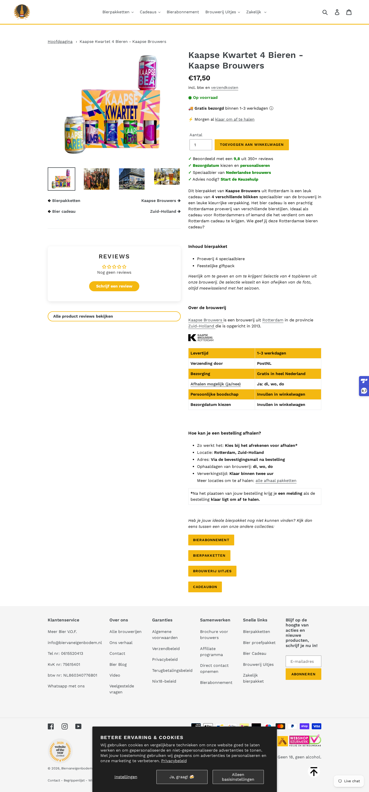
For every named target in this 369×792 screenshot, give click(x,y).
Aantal (196, 134)
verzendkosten (224, 87)
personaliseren (255, 165)
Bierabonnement (211, 540)
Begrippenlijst (74, 780)
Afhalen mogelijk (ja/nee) (216, 384)
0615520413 (72, 653)
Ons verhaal (121, 642)
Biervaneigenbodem (76, 768)
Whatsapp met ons (66, 686)
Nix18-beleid (164, 681)
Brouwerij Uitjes (212, 571)
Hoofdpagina (60, 41)
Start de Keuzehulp (239, 179)
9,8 (237, 158)
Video (114, 675)
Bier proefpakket (259, 642)
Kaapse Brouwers (205, 320)
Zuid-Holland (201, 326)
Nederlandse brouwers (248, 172)
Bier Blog (118, 664)
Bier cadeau (64, 211)
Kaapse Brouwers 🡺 (161, 200)
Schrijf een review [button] (114, 286)
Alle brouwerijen (125, 631)
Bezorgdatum (206, 165)
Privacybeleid (174, 760)
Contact (117, 653)
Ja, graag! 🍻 (181, 776)
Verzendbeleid (166, 648)
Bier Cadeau (254, 653)
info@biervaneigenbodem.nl (75, 642)
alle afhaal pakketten (276, 480)
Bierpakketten (66, 200)
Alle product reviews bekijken (83, 316)
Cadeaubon (205, 587)
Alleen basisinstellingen (238, 777)
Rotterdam (272, 320)
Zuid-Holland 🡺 (165, 211)
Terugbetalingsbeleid (172, 670)
